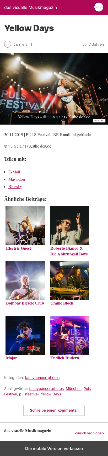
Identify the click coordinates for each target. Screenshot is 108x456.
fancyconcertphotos (42, 377)
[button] (99, 88)
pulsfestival (29, 394)
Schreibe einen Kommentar (54, 410)
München (74, 388)
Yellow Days (51, 394)
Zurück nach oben (89, 433)
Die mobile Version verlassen (54, 448)
